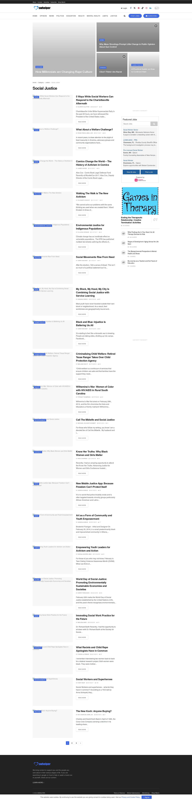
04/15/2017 (92, 168)
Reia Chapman (82, 458)
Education (71, 16)
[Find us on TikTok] (142, 8)
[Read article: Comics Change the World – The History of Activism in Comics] (53, 174)
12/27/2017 (54, 76)
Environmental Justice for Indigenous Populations (90, 226)
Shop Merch (61, 2)
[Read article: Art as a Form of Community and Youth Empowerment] (53, 528)
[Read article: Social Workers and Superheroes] (53, 691)
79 (99, 260)
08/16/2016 (93, 329)
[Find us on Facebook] (130, 8)
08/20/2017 (95, 107)
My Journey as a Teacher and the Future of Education (142, 262)
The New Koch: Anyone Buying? (94, 711)
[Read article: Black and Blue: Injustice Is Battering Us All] (53, 334)
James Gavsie (82, 168)
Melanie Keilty (83, 364)
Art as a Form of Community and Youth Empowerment (94, 516)
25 (101, 200)
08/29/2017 (103, 76)
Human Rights (137, 65)
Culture (39, 67)
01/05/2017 (93, 260)
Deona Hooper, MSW (85, 554)
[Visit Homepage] (42, 8)
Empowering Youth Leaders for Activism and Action (93, 548)
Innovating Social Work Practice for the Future (95, 617)
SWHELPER (41, 793)
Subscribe (54, 2)
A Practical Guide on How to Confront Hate (143, 70)
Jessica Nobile (83, 490)
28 (100, 490)
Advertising (145, 793)
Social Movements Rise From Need (95, 257)
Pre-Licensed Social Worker (133, 150)
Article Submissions (133, 793)
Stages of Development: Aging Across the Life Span (143, 242)
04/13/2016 (93, 490)
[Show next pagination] (80, 743)
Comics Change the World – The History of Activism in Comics (93, 162)
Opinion (43, 16)
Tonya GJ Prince (83, 654)
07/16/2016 (93, 364)
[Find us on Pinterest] (138, 8)
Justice (113, 16)
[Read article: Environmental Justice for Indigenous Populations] (53, 237)
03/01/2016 (93, 522)
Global (37, 579)
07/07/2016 (96, 397)
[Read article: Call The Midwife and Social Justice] (53, 432)
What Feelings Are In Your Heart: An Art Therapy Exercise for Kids (141, 233)
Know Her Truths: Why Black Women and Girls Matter (92, 453)
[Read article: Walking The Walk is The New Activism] (53, 206)
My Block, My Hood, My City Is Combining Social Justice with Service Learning (92, 292)
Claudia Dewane (83, 232)
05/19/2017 (90, 683)
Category (41, 82)
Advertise (46, 2)
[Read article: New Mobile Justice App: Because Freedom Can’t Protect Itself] (53, 496)
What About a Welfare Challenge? (94, 129)
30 (100, 364)
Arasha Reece (83, 299)
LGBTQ (105, 16)
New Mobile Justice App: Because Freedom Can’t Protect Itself (94, 485)
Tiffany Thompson (84, 397)
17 (100, 522)
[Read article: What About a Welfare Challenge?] (53, 142)
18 (98, 622)
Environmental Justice (43, 225)
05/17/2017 (98, 133)
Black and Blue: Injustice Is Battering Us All (91, 323)
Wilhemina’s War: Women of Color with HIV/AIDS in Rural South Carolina (95, 390)
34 (110, 76)
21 (99, 458)
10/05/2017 (103, 51)
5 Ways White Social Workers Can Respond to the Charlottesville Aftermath (94, 100)
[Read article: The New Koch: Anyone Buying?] (53, 723)
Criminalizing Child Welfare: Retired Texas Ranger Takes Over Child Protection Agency (95, 357)
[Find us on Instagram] (146, 8)
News (51, 16)
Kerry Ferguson (83, 593)
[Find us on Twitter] (135, 8)
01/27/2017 (94, 232)
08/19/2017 (135, 76)
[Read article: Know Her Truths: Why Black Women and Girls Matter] (53, 464)
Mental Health (93, 16)
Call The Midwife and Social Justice (95, 419)
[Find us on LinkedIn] (150, 8)
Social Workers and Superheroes (94, 679)
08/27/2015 (98, 714)
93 (60, 76)
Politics (60, 16)
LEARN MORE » (38, 782)
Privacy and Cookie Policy (131, 797)
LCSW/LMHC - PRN (130, 140)
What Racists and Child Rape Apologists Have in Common (92, 648)
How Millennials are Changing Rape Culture (63, 72)
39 (110, 51)
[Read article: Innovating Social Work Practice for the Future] (53, 628)
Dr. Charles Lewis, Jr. (85, 714)
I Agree (146, 797)
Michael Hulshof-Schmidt (87, 423)
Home (35, 16)
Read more (83, 122)
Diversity (38, 452)
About (34, 2)
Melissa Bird (82, 622)
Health (81, 16)
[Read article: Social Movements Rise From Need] (53, 269)
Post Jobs (135, 16)
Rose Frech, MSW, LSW (85, 133)
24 (101, 232)
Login (124, 8)
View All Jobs (131, 172)
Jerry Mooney (83, 260)
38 (104, 133)
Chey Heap (81, 683)
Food (36, 130)
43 (102, 397)
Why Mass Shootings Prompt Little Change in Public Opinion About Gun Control (127, 45)
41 (107, 423)
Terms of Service (119, 793)
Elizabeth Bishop (84, 200)
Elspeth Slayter (83, 107)
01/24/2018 (93, 458)
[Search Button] (124, 16)
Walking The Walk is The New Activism (92, 194)
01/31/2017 (95, 200)
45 (101, 107)
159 (97, 683)
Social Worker (128, 160)
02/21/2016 (95, 593)
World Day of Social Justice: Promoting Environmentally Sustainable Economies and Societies (91, 584)
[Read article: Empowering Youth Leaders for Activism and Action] (53, 559)
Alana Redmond (42, 76)
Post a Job (149, 172)
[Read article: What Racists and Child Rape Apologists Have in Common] (53, 660)
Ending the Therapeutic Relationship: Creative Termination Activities (131, 220)
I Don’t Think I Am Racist (110, 71)
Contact (40, 2)
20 (99, 329)
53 (98, 168)
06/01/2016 (101, 423)
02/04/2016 (92, 622)
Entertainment (40, 420)
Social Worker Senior (130, 130)
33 (103, 554)
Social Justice (55, 82)
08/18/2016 (93, 299)
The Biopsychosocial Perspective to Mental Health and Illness (142, 252)
